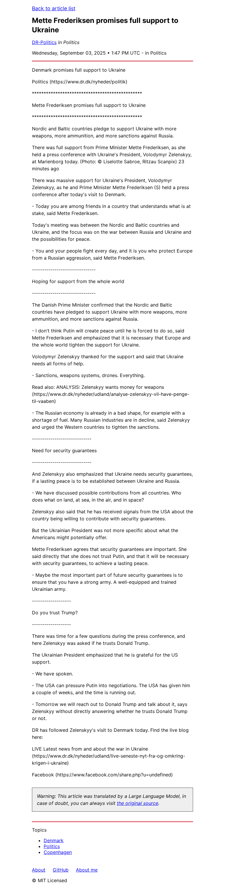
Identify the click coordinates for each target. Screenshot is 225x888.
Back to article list (53, 8)
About (38, 870)
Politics (52, 846)
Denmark (54, 840)
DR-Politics (44, 42)
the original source (137, 803)
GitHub (61, 870)
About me (87, 870)
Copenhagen (58, 852)
